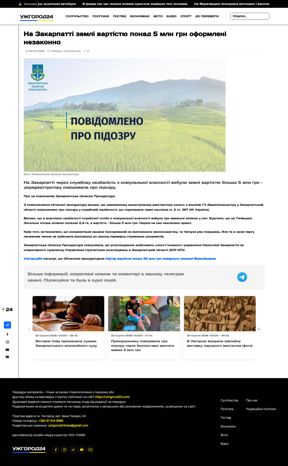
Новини (56, 51)
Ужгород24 (33, 258)
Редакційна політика (261, 409)
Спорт (185, 16)
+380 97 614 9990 (50, 421)
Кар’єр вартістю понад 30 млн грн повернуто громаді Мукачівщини (160, 258)
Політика (100, 16)
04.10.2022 (36, 51)
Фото (158, 16)
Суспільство (77, 16)
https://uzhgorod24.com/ (112, 397)
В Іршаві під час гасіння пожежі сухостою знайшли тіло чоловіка (113, 4)
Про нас (252, 400)
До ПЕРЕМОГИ (207, 16)
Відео (172, 16)
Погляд (119, 16)
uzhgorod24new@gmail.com (68, 425)
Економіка (139, 16)
